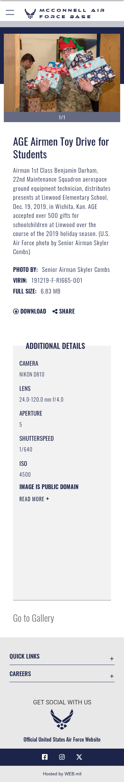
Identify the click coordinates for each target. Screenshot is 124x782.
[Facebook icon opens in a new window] (45, 757)
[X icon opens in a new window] (79, 757)
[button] (10, 13)
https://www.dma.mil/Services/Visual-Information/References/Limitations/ (58, 588)
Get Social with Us (62, 702)
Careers (20, 673)
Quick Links (24, 656)
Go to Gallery (33, 617)
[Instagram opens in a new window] (62, 757)
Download (32, 311)
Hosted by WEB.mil (62, 773)
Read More (32, 499)
